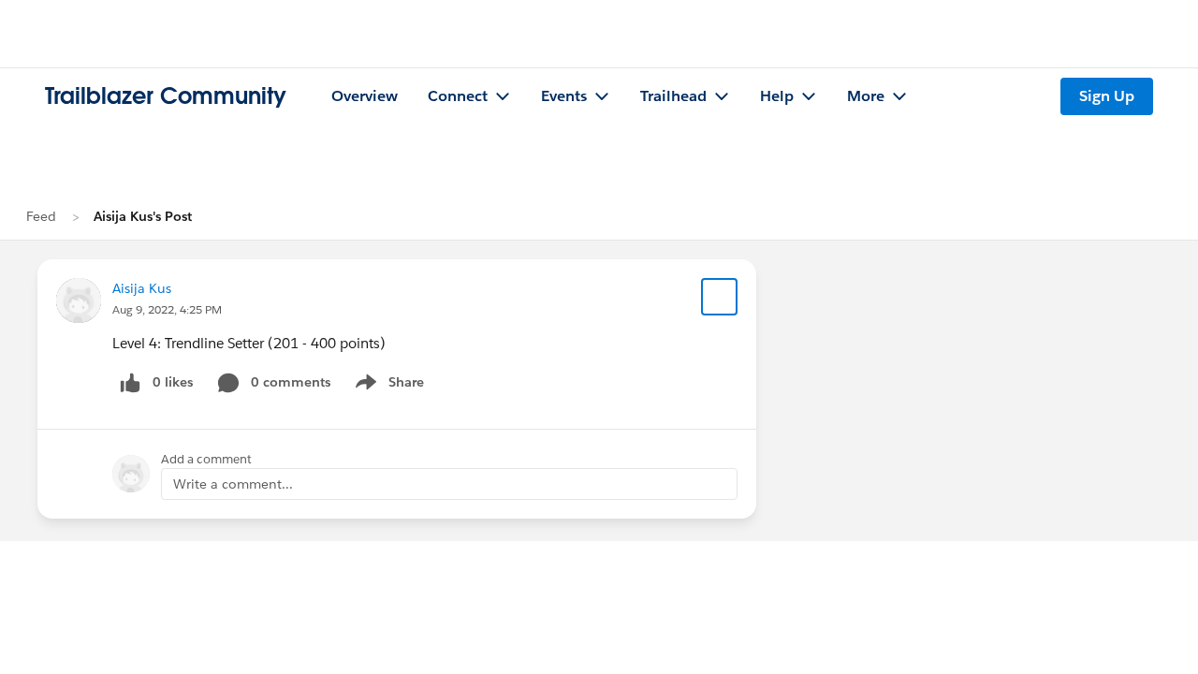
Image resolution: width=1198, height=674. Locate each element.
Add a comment (206, 459)
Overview (364, 96)
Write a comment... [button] (233, 484)
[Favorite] (720, 297)
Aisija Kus (141, 288)
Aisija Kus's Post (143, 216)
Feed (41, 216)
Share (387, 386)
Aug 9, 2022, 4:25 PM (167, 309)
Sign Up (1106, 96)
